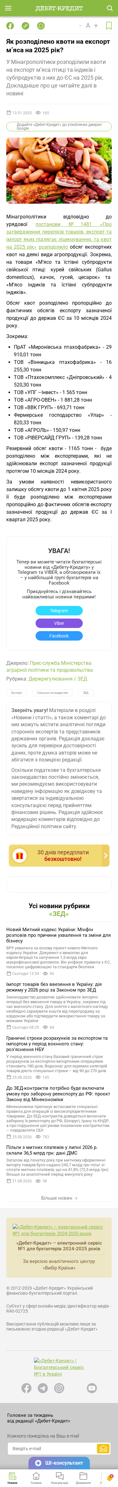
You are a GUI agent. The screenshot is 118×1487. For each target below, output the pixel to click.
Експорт (16, 692)
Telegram (59, 610)
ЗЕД (82, 679)
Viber (59, 623)
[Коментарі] (41, 26)
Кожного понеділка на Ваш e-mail (43, 1436)
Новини (12, 1482)
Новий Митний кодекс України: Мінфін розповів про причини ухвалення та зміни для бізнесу (58, 935)
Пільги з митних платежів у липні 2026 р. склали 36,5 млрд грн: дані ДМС (52, 1150)
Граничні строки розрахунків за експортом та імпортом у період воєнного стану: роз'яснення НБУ (57, 1043)
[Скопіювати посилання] (25, 26)
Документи (83, 1482)
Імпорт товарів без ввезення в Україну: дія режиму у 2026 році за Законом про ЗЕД (54, 987)
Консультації (59, 1482)
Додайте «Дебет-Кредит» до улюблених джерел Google (59, 126)
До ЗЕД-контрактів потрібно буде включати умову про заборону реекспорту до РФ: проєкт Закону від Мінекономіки (58, 1093)
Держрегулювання (51, 679)
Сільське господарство (52, 692)
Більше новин (57, 1198)
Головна (36, 1482)
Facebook (59, 635)
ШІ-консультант (64, 1463)
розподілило (53, 247)
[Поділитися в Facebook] (10, 26)
